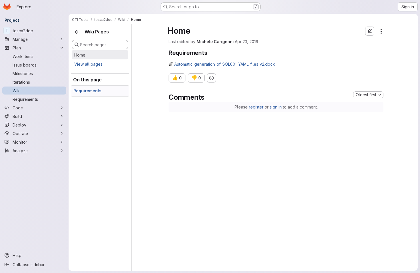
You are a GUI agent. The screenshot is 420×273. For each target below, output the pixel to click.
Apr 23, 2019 (246, 41)
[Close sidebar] (76, 32)
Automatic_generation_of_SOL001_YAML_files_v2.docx (224, 64)
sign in (276, 107)
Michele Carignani (215, 41)
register (256, 107)
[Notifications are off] (369, 31)
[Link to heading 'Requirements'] (210, 52)
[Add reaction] (211, 78)
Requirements (87, 91)
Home (79, 55)
